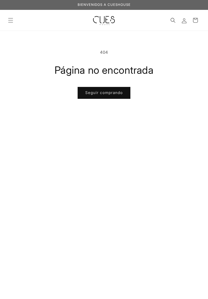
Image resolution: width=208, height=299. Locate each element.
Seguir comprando (104, 92)
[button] (10, 20)
